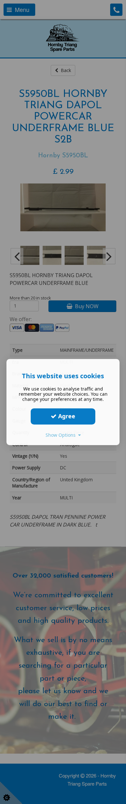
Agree (66, 416)
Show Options (62, 435)
